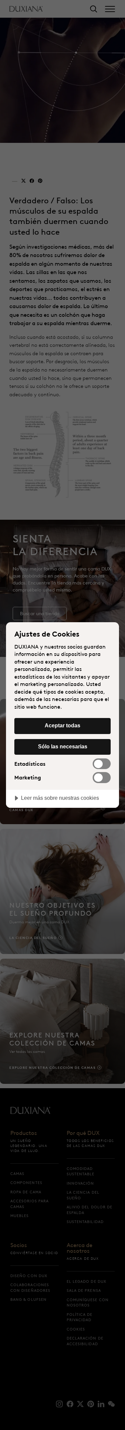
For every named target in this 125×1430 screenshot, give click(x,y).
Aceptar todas (62, 725)
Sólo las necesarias (62, 746)
